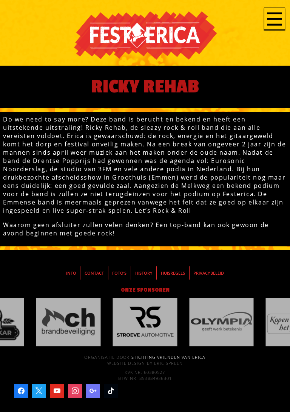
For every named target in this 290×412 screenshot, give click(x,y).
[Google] (93, 391)
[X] (39, 391)
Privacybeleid (208, 273)
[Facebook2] (21, 391)
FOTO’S (119, 273)
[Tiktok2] (111, 391)
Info (71, 273)
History (144, 273)
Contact (94, 273)
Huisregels (173, 273)
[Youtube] (57, 391)
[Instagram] (75, 391)
